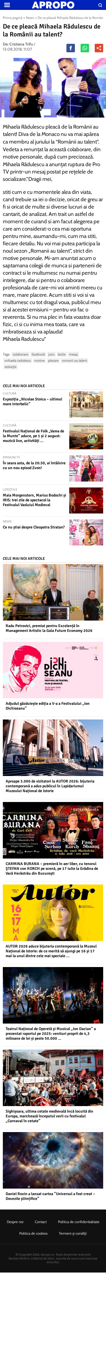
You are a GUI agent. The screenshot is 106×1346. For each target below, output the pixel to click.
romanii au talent (74, 360)
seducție (10, 367)
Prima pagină (12, 18)
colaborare (20, 354)
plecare (53, 360)
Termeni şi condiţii (73, 1233)
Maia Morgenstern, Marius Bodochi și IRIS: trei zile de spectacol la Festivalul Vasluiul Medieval (34, 500)
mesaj (73, 354)
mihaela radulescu (18, 360)
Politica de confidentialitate (78, 1221)
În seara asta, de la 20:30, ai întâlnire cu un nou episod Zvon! (34, 465)
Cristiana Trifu (21, 44)
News (30, 18)
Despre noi (15, 1221)
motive (39, 360)
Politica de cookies (33, 1233)
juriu (51, 354)
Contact (41, 1221)
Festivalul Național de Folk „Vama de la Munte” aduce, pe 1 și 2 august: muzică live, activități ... (33, 436)
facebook (38, 354)
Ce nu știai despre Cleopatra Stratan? (34, 527)
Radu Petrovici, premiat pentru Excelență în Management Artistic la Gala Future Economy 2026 (49, 628)
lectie (62, 354)
